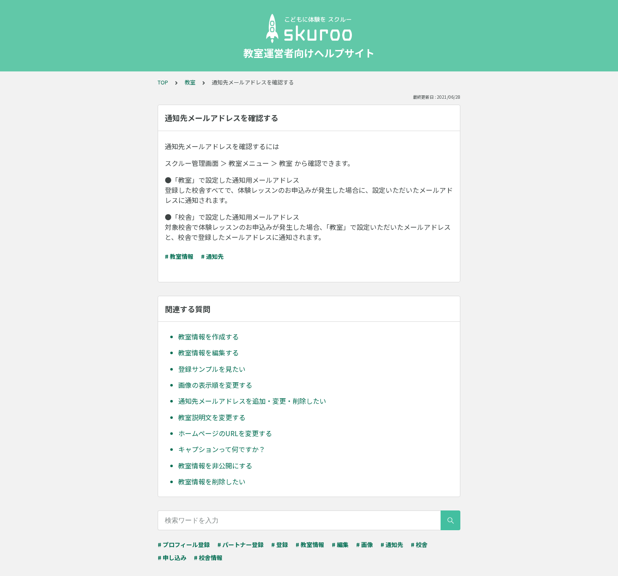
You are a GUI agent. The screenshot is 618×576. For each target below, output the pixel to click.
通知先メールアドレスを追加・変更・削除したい (252, 401)
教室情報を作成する (208, 336)
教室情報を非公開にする (215, 465)
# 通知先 (212, 256)
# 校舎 (419, 544)
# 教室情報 (179, 256)
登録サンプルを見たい (212, 369)
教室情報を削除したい (212, 481)
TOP (163, 82)
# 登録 (279, 544)
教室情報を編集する (208, 352)
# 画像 (364, 544)
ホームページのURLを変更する (225, 433)
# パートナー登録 (240, 544)
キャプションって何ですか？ (221, 449)
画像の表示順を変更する (215, 385)
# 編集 (340, 544)
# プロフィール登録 (184, 544)
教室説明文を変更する (212, 417)
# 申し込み (172, 557)
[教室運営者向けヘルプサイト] (309, 28)
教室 (190, 82)
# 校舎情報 (208, 557)
